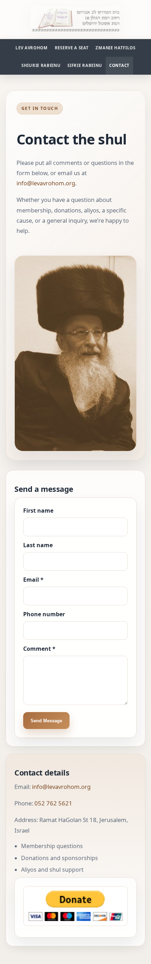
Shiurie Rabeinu (40, 65)
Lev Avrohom (31, 47)
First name (38, 510)
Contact (119, 65)
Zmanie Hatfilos (115, 47)
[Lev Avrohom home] (75, 19)
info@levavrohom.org (46, 183)
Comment (39, 649)
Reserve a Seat (72, 47)
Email (33, 579)
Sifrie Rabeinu (84, 65)
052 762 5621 (53, 803)
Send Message (46, 720)
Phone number (44, 614)
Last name (38, 545)
